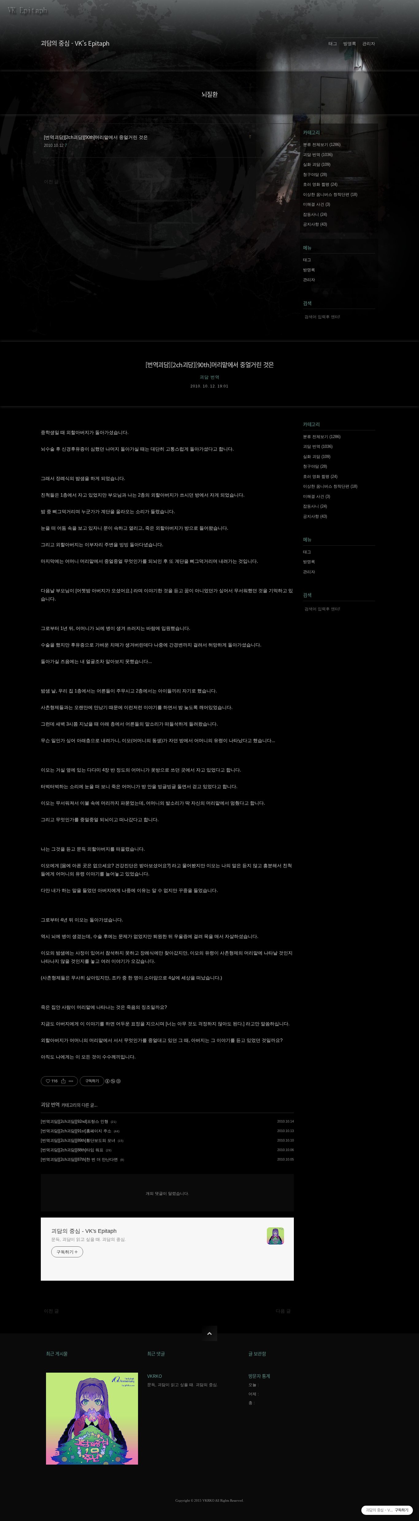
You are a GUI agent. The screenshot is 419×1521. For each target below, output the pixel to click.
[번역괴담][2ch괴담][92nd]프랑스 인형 (74, 1121)
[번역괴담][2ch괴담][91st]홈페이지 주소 (76, 1131)
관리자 (368, 43)
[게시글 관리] (71, 1081)
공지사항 (315, 224)
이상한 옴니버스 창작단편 (330, 194)
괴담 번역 (318, 154)
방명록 (349, 43)
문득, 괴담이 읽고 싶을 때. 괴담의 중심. (88, 1239)
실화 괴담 (316, 164)
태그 (333, 43)
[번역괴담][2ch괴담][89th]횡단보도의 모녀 (78, 1140)
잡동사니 (315, 214)
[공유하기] (63, 1081)
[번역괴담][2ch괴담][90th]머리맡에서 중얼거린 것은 (209, 364)
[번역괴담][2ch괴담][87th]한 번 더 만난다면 (79, 1159)
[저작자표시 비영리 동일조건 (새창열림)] (112, 1081)
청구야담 (315, 174)
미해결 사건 (316, 204)
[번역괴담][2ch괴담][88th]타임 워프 (72, 1150)
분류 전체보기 (321, 144)
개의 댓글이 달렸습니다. (167, 1193)
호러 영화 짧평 (320, 184)
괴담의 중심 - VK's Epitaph (75, 43)
